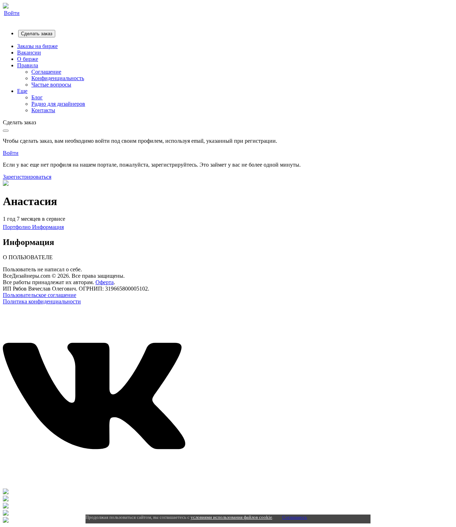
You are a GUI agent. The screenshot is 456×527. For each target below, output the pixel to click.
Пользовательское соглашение (39, 295)
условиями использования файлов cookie (231, 517)
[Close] (6, 131)
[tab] (17, 227)
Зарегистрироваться (27, 177)
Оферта (104, 282)
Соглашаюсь (294, 517)
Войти (12, 13)
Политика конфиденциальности (42, 301)
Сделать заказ (36, 33)
